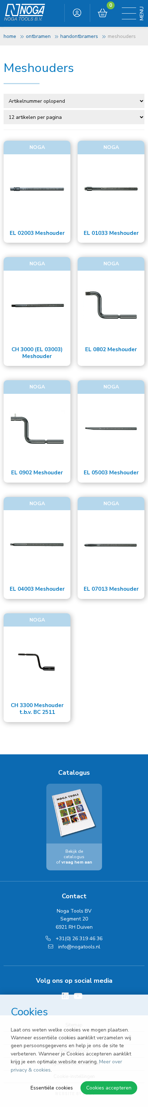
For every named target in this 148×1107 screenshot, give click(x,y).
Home (10, 36)
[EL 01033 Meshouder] (111, 189)
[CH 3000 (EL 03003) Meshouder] (37, 306)
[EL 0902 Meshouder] (37, 429)
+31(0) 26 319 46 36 (78, 938)
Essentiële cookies (52, 1087)
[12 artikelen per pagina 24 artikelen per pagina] (75, 116)
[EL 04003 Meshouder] (37, 545)
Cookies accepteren (108, 1087)
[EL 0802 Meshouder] (111, 306)
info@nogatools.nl (78, 946)
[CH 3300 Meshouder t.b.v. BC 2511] (37, 662)
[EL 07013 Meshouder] (111, 545)
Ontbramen (38, 36)
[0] (102, 13)
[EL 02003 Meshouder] (37, 189)
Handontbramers (79, 36)
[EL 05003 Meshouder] (111, 429)
